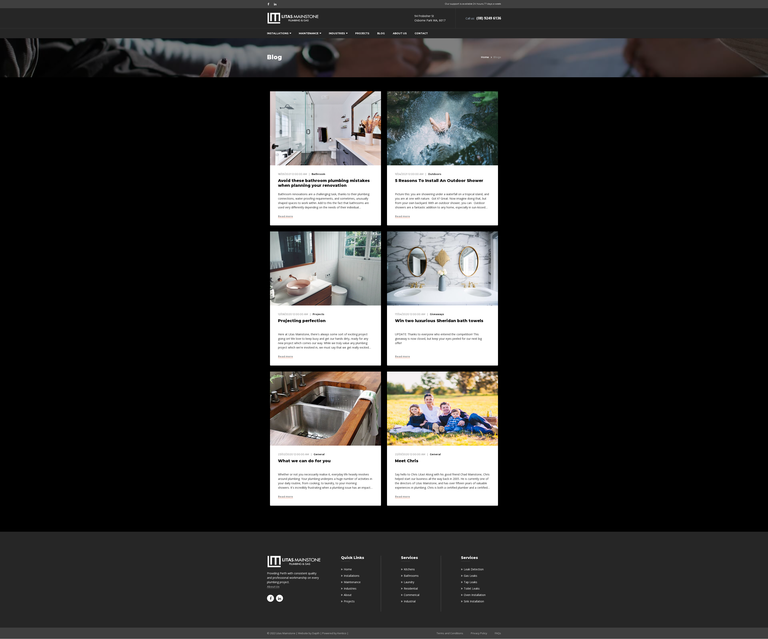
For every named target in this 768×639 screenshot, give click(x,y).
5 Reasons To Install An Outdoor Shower (439, 180)
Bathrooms (411, 576)
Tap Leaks (470, 582)
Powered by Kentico (334, 633)
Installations (277, 33)
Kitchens (409, 569)
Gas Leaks (470, 576)
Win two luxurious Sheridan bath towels (439, 320)
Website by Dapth (309, 633)
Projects (362, 33)
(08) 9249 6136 (488, 18)
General (319, 454)
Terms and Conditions (450, 633)
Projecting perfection (302, 320)
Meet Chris (406, 460)
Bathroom (318, 174)
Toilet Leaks (472, 588)
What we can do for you (304, 460)
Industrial (410, 601)
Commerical (411, 595)
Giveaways (437, 314)
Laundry (409, 582)
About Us (400, 33)
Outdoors (434, 174)
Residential (411, 588)
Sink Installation (474, 601)
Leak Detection (474, 569)
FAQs (498, 633)
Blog (381, 33)
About (348, 595)
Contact (421, 33)
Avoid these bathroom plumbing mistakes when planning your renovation (324, 183)
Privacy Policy (479, 633)
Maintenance (308, 33)
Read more (285, 216)
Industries (337, 33)
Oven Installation (475, 595)
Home (485, 57)
